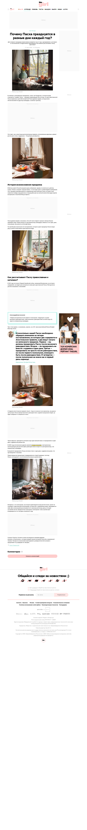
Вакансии (25, 602)
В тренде (33, 30)
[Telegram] (43, 580)
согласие (34, 587)
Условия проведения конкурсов (43, 602)
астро (65, 9)
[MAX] (22, 580)
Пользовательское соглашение (61, 602)
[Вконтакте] (29, 580)
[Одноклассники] (64, 580)
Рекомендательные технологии (50, 605)
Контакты (18, 602)
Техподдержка (63, 605)
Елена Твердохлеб (14, 545)
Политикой (33, 590)
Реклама (32, 602)
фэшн (60, 9)
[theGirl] (12, 9)
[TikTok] (50, 580)
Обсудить (37, 47)
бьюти (54, 9)
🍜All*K (20, 9)
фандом (48, 9)
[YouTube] (36, 580)
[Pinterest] (57, 580)
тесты (41, 9)
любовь (35, 9)
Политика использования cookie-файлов (30, 605)
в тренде (28, 9)
